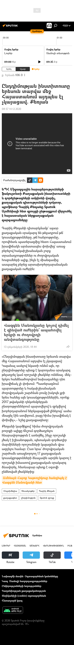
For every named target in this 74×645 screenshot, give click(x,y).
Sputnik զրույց (47, 497)
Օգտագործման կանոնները (41, 576)
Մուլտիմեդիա (10, 491)
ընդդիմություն (28, 497)
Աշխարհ (34, 545)
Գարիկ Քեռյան (47, 491)
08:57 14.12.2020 (11, 109)
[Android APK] (13, 610)
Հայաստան (20, 545)
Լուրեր (8, 53)
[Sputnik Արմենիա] (11, 27)
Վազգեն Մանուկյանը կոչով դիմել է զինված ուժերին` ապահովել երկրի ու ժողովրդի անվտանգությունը (36, 332)
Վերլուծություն (53, 545)
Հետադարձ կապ (12, 600)
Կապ (5, 581)
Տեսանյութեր (28, 491)
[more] (68, 346)
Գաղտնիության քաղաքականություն (24, 590)
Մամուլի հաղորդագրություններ (28, 581)
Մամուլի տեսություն (58, 53)
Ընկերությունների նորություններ (21, 586)
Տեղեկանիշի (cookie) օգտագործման (24, 595)
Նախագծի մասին (12, 576)
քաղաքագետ (10, 497)
